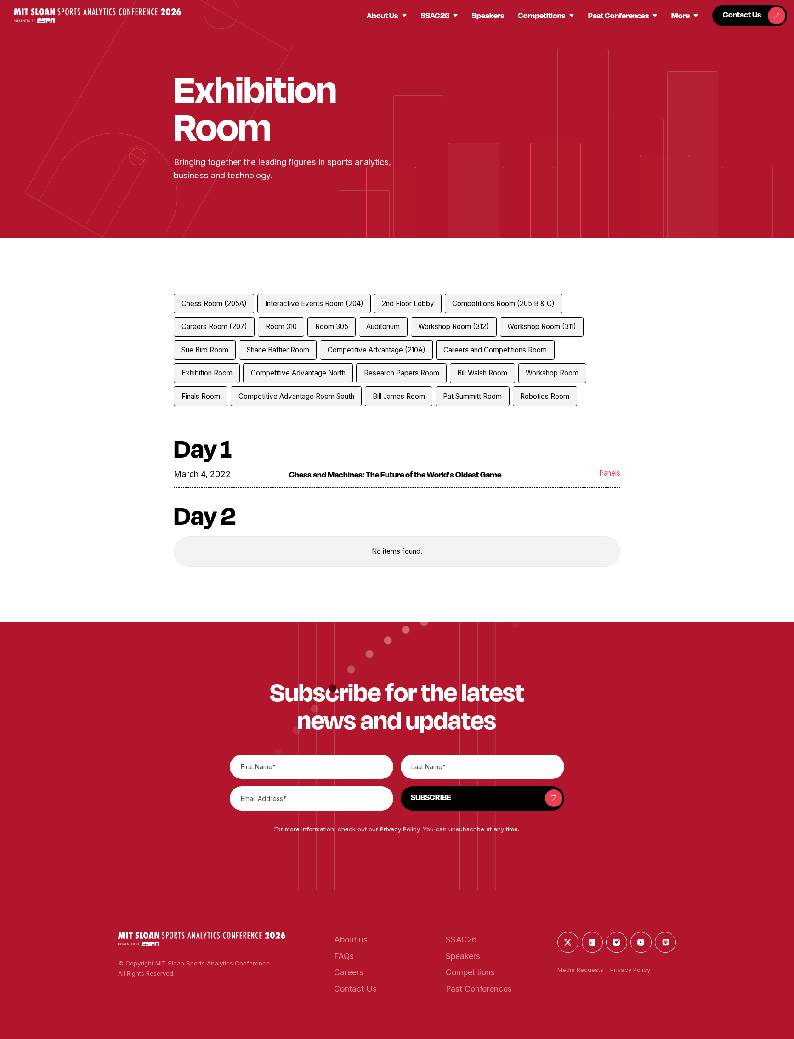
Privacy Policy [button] (400, 829)
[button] (97, 15)
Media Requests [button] (580, 969)
